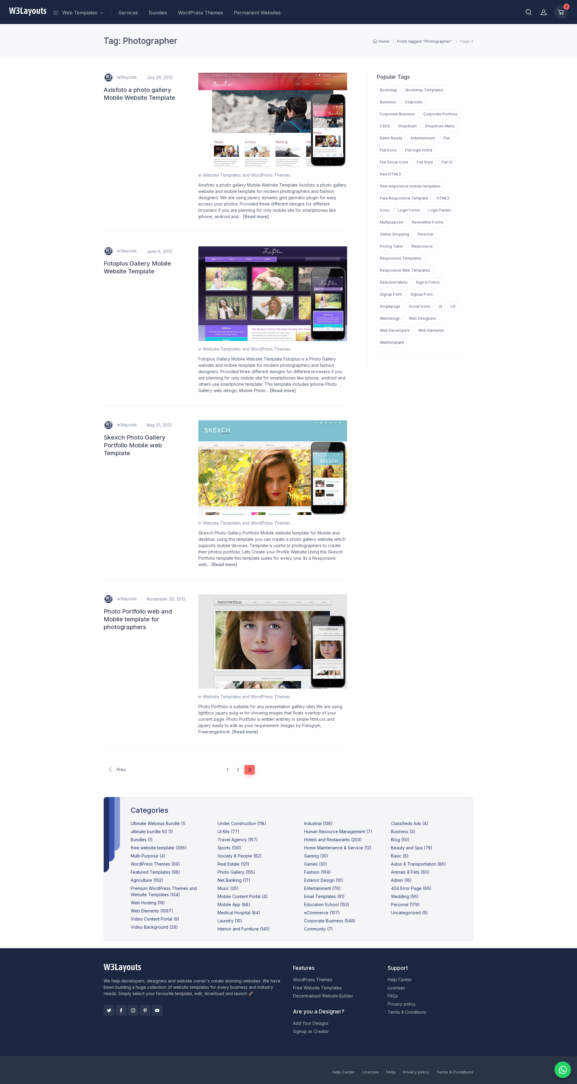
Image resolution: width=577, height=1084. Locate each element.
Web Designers (422, 318)
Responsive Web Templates (405, 270)
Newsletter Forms (427, 222)
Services (128, 13)
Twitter (109, 1010)
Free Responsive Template (404, 198)
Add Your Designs (310, 1023)
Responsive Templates (400, 258)
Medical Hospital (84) (239, 912)
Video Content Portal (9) (155, 918)
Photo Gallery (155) (236, 872)
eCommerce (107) (322, 912)
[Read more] (256, 216)
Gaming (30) (316, 855)
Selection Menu (394, 282)
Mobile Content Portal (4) (243, 896)
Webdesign (390, 318)
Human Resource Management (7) (338, 831)
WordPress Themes (200, 13)
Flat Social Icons (394, 162)
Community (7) (318, 928)
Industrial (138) (318, 823)
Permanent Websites (257, 13)
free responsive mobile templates (410, 186)
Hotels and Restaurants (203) (333, 839)
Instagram (133, 1010)
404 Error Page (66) (411, 888)
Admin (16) (401, 880)
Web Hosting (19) (148, 902)
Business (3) (403, 831)
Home (384, 41)
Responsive (422, 246)
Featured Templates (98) (155, 872)
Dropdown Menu (440, 126)
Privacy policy (402, 1003)
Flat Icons (388, 150)
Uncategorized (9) (409, 912)
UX (453, 306)
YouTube (157, 1010)
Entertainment (423, 138)
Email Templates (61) (324, 896)
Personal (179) (405, 904)
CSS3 (385, 126)
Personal (425, 234)
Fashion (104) (317, 872)
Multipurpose (391, 222)
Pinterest (145, 1010)
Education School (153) (327, 904)
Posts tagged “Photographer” (424, 41)
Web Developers (395, 330)
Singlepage (390, 306)
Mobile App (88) (234, 904)
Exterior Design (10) (323, 880)
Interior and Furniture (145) (244, 928)
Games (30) (315, 863)
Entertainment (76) (322, 888)
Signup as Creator (311, 1031)
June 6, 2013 (159, 251)
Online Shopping (394, 234)
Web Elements (431, 330)
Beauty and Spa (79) (411, 847)
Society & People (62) (240, 855)
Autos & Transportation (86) (418, 863)
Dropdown (407, 126)
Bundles (158, 13)
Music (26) (228, 888)
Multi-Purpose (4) (148, 855)
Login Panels (439, 210)
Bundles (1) (142, 839)
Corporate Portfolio (440, 114)
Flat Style (425, 162)
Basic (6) (400, 855)
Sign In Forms (428, 282)
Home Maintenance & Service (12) (337, 847)
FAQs (393, 995)
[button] (529, 12)
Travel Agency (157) (238, 839)
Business (388, 102)
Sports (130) (230, 847)
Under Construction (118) (242, 823)
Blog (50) (400, 839)
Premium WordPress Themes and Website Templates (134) (164, 891)
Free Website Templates (317, 987)
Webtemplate (392, 342)
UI (440, 306)
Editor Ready (391, 138)
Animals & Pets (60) (410, 872)
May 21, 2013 (159, 425)
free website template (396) (159, 847)
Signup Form (391, 294)
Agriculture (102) (147, 880)
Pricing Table (391, 246)
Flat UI (446, 162)
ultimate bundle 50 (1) (152, 831)
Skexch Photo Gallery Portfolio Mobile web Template (135, 445)
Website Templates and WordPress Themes (246, 175)
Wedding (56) (405, 896)
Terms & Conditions (407, 1012)
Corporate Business (397, 114)
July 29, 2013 (159, 77)
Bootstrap (388, 90)
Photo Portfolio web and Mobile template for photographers (138, 619)
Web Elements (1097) (152, 910)
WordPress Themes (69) (155, 863)
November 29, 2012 (166, 598)
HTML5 (443, 198)
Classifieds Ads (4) (409, 823)
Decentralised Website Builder (323, 995)
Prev (120, 769)
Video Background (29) (154, 927)
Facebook (121, 1010)
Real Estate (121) (233, 863)
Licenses (396, 987)
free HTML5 (390, 174)
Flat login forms (418, 150)
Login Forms (409, 210)
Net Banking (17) (234, 880)
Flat (447, 138)
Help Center (400, 979)
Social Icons (419, 306)
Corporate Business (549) (330, 920)
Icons (384, 210)
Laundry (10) (230, 920)
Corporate (414, 102)
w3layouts (126, 76)
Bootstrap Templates (424, 90)
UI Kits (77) (229, 831)
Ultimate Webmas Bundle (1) (158, 823)
